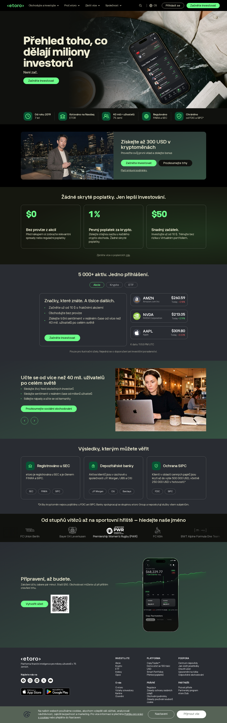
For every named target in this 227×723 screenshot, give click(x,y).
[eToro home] (15, 5)
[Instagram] (30, 680)
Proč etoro (70, 5)
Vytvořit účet (34, 603)
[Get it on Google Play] (57, 691)
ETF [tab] (131, 284)
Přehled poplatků (155, 675)
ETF (117, 669)
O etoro (119, 687)
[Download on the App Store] (32, 691)
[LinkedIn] (36, 680)
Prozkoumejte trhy (175, 163)
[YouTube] (50, 680)
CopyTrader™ (153, 663)
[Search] (140, 5)
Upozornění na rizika (188, 672)
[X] (43, 680)
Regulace (151, 687)
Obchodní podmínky (157, 696)
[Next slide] (61, 421)
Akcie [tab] (96, 284)
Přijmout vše (191, 713)
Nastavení (161, 713)
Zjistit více (91, 5)
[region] (113, 714)
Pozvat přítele (185, 687)
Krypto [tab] (114, 284)
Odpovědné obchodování (191, 675)
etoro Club (183, 693)
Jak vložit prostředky (188, 666)
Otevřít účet (184, 669)
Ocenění (119, 696)
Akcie (118, 663)
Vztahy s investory (124, 690)
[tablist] (114, 285)
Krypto (118, 666)
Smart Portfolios (155, 672)
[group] (113, 400)
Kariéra (118, 693)
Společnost (111, 5)
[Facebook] (23, 680)
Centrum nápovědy (188, 663)
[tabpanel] (113, 323)
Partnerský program (188, 690)
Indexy (118, 672)
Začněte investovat (203, 5)
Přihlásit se (173, 5)
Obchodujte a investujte (42, 5)
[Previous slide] (51, 421)
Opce (118, 675)
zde (128, 255)
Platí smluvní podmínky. (134, 170)
